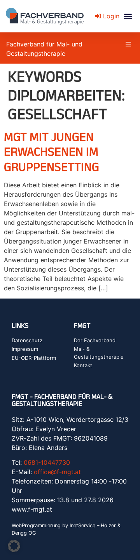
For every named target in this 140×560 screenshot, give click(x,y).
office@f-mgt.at (57, 472)
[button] (127, 16)
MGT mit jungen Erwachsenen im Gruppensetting (51, 151)
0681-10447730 (47, 462)
